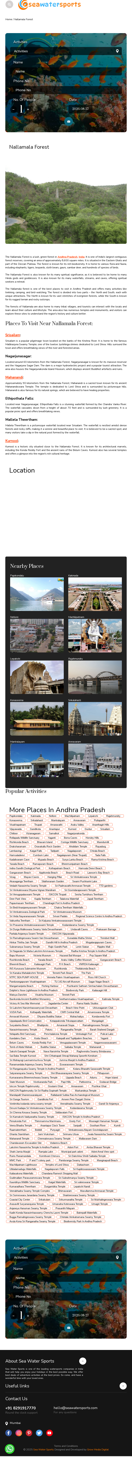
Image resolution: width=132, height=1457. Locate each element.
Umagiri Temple (99, 1204)
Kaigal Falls (36, 850)
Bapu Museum (17, 955)
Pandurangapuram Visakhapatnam (27, 981)
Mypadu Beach (46, 859)
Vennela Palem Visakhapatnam (63, 977)
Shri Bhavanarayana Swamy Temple (70, 1073)
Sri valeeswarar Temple (86, 1182)
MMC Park (15, 1160)
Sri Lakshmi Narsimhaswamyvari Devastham (33, 1007)
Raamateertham (18, 1129)
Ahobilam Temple (78, 846)
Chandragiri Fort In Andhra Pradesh (61, 903)
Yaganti (52, 837)
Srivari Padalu (60, 916)
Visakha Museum (44, 994)
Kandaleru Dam (17, 1038)
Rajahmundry (113, 816)
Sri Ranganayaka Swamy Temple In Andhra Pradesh (37, 1068)
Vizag (12, 877)
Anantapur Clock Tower (52, 1125)
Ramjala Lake (45, 1151)
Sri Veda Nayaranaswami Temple (26, 916)
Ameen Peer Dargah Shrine (75, 1099)
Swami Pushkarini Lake (84, 881)
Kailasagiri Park (42, 964)
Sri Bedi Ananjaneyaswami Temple (27, 907)
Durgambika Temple (54, 1186)
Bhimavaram (65, 1190)
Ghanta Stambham (19, 1134)
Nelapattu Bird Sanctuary (22, 1034)
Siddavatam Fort (64, 1112)
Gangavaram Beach (20, 872)
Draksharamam (17, 846)
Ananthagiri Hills (100, 824)
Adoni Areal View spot (102, 1151)
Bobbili (38, 1129)
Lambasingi (15, 850)
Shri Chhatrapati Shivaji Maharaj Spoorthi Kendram (71, 1055)
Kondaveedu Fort (101, 1016)
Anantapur (54, 829)
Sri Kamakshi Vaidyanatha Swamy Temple (31, 1116)
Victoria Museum (42, 955)
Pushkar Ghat (99, 1086)
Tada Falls (100, 855)
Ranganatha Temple (71, 1029)
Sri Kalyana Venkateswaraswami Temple (60, 920)
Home (8, 19)
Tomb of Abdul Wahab (20, 1047)
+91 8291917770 (20, 1408)
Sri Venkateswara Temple (83, 877)
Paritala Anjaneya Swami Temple (26, 933)
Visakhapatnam (17, 824)
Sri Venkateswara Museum (67, 911)
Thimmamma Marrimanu (48, 1121)
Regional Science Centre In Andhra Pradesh (99, 916)
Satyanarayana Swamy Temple (25, 1073)
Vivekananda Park (43, 1081)
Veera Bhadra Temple (20, 1125)
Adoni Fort (72, 1147)
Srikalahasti (37, 820)
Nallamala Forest (23, 19)
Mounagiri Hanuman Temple (103, 1121)
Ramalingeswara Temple (95, 1025)
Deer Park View (17, 898)
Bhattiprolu (42, 1025)
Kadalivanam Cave (19, 859)
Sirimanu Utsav (71, 1134)
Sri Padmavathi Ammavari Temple (73, 885)
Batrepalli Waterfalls (87, 1212)
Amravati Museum (19, 1016)
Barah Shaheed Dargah (102, 1029)
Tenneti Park (68, 994)
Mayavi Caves (31, 877)
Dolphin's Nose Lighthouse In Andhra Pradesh (33, 990)
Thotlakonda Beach (85, 968)
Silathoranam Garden (53, 881)
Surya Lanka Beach (72, 859)
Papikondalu (15, 816)
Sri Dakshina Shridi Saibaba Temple (87, 1156)
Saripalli (77, 1125)
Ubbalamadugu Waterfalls (22, 1169)
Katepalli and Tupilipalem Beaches (74, 1038)
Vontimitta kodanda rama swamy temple (30, 1103)
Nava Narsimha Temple (55, 1051)
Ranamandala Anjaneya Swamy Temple (30, 1064)
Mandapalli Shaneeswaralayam (25, 1095)
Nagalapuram (74, 850)
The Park (86, 972)
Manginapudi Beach (107, 1160)
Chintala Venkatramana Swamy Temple (80, 1217)
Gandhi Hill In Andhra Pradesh (61, 942)
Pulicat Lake (106, 1034)
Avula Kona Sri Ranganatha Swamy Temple (32, 1221)
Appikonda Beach (48, 872)
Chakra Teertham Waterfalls (68, 907)
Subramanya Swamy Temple (24, 946)
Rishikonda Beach (19, 842)
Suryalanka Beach (19, 1025)
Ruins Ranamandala (20, 1156)
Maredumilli (103, 842)
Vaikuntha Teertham (19, 920)
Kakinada (36, 816)
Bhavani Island (44, 842)
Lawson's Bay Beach (98, 872)
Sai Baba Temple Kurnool (22, 1055)
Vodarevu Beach (58, 1143)
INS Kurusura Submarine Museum (27, 968)
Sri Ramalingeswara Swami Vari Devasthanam (34, 938)
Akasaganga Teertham (21, 881)
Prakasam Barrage (106, 929)
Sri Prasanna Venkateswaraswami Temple (31, 925)
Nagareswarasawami (105, 1042)
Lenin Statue (82, 946)
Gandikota (35, 829)
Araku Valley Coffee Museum (76, 959)
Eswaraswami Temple (71, 1064)
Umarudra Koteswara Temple (67, 1204)
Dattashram (83, 1164)
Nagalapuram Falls (55, 1169)
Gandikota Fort (45, 1099)
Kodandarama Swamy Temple (78, 925)
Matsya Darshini (18, 994)
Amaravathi (56, 824)
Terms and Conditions (66, 1446)
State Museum (17, 1081)
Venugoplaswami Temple (73, 1042)
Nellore (52, 816)
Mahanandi (95, 1047)
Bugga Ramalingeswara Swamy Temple (30, 1217)
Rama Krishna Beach (102, 859)
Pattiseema (85, 1081)
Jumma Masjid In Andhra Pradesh (77, 1060)
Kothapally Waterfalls (41, 1012)
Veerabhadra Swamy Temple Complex (29, 1190)
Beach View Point (75, 1007)
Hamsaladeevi (17, 855)
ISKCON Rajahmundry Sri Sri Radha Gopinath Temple (38, 1090)
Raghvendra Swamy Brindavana (94, 1051)
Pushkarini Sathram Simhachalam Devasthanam (92, 986)
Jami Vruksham (46, 1134)
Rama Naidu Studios (87, 1003)
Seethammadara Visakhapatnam (76, 999)
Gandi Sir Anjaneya (109, 1103)
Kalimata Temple (110, 999)
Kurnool (72, 829)
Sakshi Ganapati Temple (22, 1051)
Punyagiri (55, 1129)
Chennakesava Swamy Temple (54, 1138)
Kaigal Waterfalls (57, 1182)
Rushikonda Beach (19, 959)
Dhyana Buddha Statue (49, 1016)
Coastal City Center (19, 1199)
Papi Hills (66, 1081)
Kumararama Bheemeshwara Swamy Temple (33, 1077)
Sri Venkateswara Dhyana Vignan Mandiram (32, 890)
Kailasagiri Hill (99, 990)
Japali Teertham (95, 898)
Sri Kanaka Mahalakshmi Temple (26, 972)
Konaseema (15, 820)
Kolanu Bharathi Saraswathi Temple (91, 1068)
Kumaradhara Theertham (22, 1186)
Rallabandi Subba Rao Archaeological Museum (75, 1095)
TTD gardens (106, 885)
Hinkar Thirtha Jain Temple (23, 942)
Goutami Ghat (55, 1086)
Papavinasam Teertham (21, 903)
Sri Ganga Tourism (19, 1099)
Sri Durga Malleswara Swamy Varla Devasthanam (35, 929)
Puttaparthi (99, 820)
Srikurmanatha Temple (70, 1199)
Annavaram (79, 820)
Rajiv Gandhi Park (57, 946)
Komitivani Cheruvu (49, 1156)
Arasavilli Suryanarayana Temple (26, 1204)
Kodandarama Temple (81, 1108)
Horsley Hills (92, 837)
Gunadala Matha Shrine (79, 938)
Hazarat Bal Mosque (70, 955)
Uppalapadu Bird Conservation (25, 1020)
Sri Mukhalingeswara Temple (106, 1199)
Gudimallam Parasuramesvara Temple (29, 1177)
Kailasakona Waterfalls (21, 1173)
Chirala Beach (97, 850)
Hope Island (111, 1077)
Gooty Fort (74, 1121)
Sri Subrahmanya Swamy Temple (76, 1177)
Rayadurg (100, 846)
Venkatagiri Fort (84, 1034)
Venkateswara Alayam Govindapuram (88, 1129)
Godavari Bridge (108, 1081)
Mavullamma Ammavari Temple (96, 1190)
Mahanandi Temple (19, 1138)
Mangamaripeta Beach (21, 986)
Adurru (93, 1077)
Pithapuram (103, 1073)
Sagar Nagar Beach (99, 981)
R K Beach (65, 964)
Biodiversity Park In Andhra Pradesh (83, 1221)
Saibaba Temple (72, 1047)
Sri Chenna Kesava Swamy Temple (28, 1112)
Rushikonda (60, 968)
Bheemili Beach (17, 964)
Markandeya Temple (85, 1090)
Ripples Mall (103, 946)
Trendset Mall (107, 938)
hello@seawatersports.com (75, 1407)
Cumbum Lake (41, 855)
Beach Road (72, 872)
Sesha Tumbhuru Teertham (89, 894)
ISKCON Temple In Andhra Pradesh (81, 1116)
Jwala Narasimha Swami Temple (104, 1134)
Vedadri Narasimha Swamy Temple (28, 885)
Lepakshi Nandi (82, 1186)
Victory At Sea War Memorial (24, 1003)
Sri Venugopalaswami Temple (24, 894)
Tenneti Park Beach (62, 972)
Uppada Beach (73, 1077)
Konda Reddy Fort (41, 1042)
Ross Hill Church (97, 977)
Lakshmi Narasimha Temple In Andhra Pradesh (34, 1147)
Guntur (88, 829)
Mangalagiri (98, 1020)
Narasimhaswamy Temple (23, 1029)
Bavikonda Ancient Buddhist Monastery (30, 999)
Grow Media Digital (98, 1449)
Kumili (117, 1125)
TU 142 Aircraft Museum (67, 981)
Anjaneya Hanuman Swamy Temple (28, 1208)
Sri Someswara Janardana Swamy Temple (31, 1195)
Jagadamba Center (58, 1003)
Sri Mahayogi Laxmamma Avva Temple (30, 1060)
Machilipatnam (72, 816)
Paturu (48, 1029)
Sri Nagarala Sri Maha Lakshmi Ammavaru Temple (36, 951)
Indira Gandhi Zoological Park (24, 868)
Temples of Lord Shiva (57, 1164)
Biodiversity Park (75, 990)
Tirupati (38, 824)
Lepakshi (93, 816)
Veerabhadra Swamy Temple (75, 1103)
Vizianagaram (33, 833)
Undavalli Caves (79, 929)
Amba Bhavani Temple (98, 1147)
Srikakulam (44, 1199)
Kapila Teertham (42, 898)
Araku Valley (77, 824)
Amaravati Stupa (65, 1025)
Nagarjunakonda (76, 833)
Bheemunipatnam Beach (75, 864)
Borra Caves (70, 837)
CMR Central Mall (69, 1012)
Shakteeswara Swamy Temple (79, 1195)
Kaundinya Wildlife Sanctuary (24, 1182)
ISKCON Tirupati (57, 894)
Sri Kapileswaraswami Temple (88, 1169)
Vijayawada (15, 829)
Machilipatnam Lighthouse (23, 1164)
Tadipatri (54, 850)
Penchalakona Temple (55, 1034)
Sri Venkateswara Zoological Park (27, 911)
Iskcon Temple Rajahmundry (24, 1086)
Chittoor (13, 833)
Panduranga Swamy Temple (74, 1160)
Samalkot (54, 833)
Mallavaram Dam (88, 1138)
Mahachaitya (77, 1016)
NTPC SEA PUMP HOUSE (23, 977)
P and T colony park (40, 1160)
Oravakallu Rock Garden (47, 846)
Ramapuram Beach (43, 864)
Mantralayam (58, 820)
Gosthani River (98, 1125)
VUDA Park (15, 1012)
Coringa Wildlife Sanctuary (75, 842)
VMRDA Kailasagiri (89, 964)
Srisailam (105, 829)
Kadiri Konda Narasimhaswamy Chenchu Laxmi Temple (38, 1212)
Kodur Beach (41, 1038)
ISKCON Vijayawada (63, 933)
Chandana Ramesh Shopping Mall (60, 1173)
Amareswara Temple (98, 1012)
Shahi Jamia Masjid (19, 1151)
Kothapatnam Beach (59, 868)
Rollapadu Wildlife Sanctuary (24, 837)
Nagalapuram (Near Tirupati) (72, 855)
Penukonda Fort (17, 1121)
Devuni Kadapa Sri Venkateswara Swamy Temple (35, 1108)
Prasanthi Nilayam (65, 1208)
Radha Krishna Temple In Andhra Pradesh (93, 951)
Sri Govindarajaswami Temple (80, 890)
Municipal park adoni (72, 1151)
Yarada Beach (16, 864)
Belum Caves (16, 1042)
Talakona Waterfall (69, 898)
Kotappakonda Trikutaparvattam (66, 1020)
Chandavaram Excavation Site (25, 1143)
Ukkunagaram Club (103, 1007)
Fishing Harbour (50, 986)
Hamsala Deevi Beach (90, 868)
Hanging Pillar (54, 877)
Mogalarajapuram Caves (99, 942)
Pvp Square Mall (98, 955)
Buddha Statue (48, 1047)
